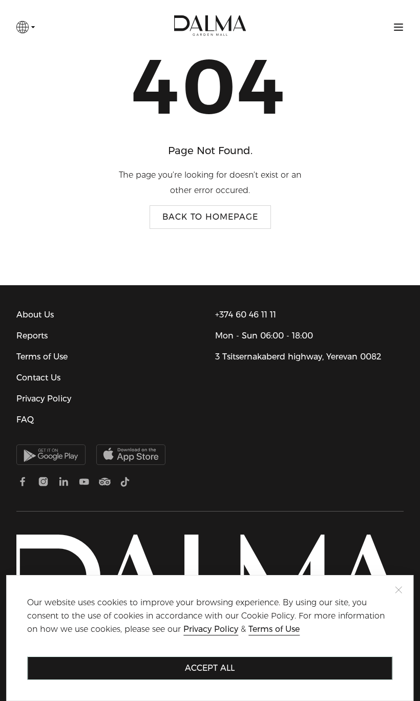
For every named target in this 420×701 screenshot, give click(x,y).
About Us (35, 315)
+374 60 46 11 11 (245, 315)
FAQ (25, 419)
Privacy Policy (43, 398)
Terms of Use (42, 357)
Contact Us (38, 378)
